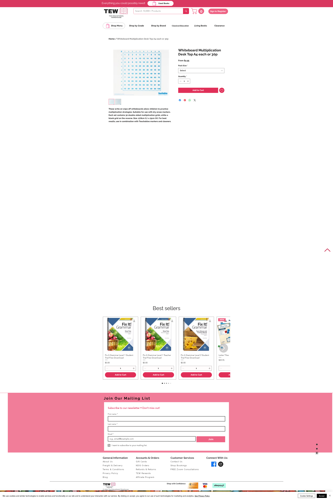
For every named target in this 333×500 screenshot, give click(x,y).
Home (112, 39)
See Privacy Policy (202, 496)
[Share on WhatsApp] (189, 107)
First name (113, 414)
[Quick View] (120, 334)
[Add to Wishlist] (221, 97)
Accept (322, 496)
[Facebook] (213, 464)
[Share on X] (194, 107)
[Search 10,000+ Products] (186, 11)
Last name (112, 424)
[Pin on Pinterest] (184, 107)
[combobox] (201, 77)
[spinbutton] (184, 88)
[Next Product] (223, 348)
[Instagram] (220, 464)
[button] (198, 11)
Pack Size (183, 72)
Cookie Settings (306, 496)
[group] (166, 348)
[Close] (329, 496)
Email (110, 434)
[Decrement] (180, 88)
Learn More (188, 67)
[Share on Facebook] (179, 107)
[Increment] (188, 88)
